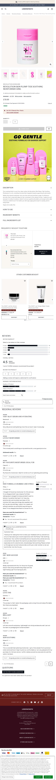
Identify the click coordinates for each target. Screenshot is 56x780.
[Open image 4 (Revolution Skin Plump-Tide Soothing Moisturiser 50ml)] (32, 74)
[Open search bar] (5, 8)
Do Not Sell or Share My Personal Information (27, 724)
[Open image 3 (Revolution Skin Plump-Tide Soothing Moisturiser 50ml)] (23, 74)
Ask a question (27, 96)
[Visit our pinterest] (42, 702)
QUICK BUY (14, 317)
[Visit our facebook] (24, 702)
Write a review (18, 96)
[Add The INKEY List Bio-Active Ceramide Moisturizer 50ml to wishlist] (25, 281)
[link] (48, 8)
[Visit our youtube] (35, 702)
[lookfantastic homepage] (27, 8)
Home (3, 13)
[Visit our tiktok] (38, 702)
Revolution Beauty (16, 13)
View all (50, 103)
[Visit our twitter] (28, 702)
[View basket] (52, 8)
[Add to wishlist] (49, 129)
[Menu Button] (2, 8)
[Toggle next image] (52, 41)
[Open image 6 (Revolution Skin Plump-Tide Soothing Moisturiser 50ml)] (50, 74)
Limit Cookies (48, 777)
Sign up (49, 695)
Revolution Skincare (27, 13)
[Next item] (52, 300)
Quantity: (6, 118)
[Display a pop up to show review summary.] (13, 312)
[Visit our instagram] (31, 702)
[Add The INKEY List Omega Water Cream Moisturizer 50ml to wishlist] (52, 281)
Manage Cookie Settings (7, 777)
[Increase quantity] (15, 122)
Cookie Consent (27, 721)
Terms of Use (31, 774)
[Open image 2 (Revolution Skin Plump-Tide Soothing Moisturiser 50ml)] (14, 74)
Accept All (38, 777)
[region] (27, 768)
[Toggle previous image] (2, 41)
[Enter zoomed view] (50, 64)
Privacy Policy (23, 774)
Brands (8, 13)
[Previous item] (2, 300)
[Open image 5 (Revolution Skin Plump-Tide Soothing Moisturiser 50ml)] (41, 74)
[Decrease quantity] (5, 122)
